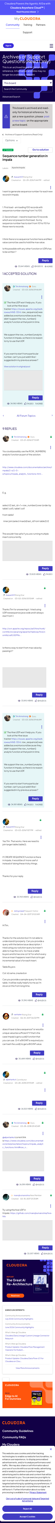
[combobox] (27, 89)
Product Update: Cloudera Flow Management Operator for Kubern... (25, 1348)
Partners (40, 24)
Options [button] (10, 140)
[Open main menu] (51, 46)
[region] (27, 1483)
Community (13, 24)
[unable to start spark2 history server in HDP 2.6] (52, 415)
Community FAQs (14, 1437)
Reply (45, 260)
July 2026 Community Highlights (19, 1319)
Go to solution (40, 149)
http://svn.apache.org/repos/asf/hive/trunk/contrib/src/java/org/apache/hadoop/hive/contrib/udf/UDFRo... (23, 631)
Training (27, 24)
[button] (50, 186)
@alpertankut (8, 1137)
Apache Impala (18, 167)
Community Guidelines (17, 1431)
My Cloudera (10, 1444)
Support (27, 32)
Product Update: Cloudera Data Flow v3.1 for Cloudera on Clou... (24, 1359)
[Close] (51, 1449)
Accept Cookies (27, 1516)
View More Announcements (27, 1368)
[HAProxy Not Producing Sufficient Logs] (3, 415)
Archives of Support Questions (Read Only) (23, 134)
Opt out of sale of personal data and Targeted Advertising (27, 1499)
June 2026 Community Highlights (19, 1327)
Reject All (27, 1508)
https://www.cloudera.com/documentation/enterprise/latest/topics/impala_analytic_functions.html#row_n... (22, 1144)
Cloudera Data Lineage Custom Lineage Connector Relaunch (27, 1337)
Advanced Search (11, 96)
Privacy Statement (37, 1492)
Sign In (8, 45)
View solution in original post (17, 366)
